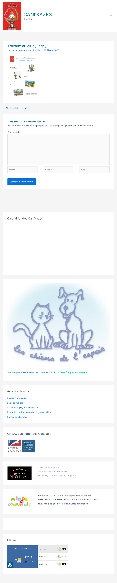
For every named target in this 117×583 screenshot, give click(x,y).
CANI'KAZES (37, 14)
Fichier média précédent (16, 108)
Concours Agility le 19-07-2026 (22, 407)
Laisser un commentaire (19, 50)
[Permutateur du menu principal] (111, 16)
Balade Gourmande (16, 398)
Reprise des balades (17, 417)
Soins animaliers (15, 403)
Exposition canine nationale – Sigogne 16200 (29, 412)
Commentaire (14, 132)
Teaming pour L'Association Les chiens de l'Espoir (31, 372)
